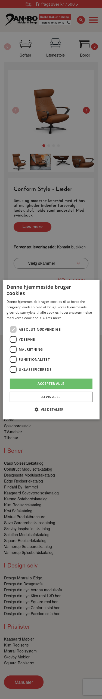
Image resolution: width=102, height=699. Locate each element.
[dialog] (50, 349)
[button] (50, 409)
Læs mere (53, 317)
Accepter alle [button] (51, 383)
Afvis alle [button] (50, 397)
